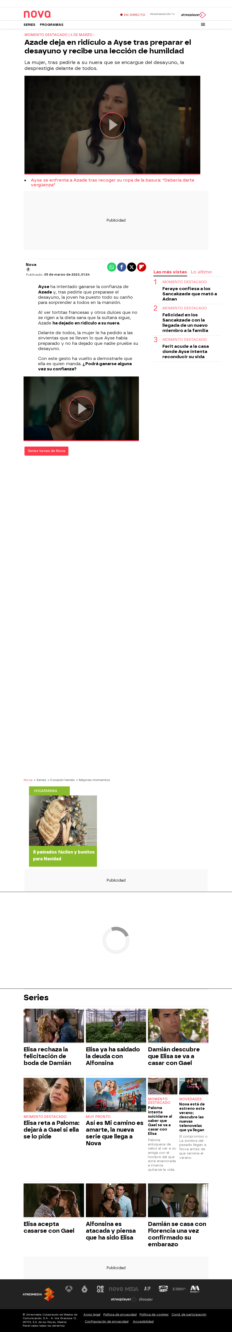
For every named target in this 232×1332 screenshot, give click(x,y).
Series (29, 25)
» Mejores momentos (93, 780)
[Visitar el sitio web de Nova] (116, 1289)
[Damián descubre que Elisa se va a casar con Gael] (178, 1026)
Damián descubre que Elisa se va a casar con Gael (174, 1056)
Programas (51, 25)
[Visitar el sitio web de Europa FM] (179, 1289)
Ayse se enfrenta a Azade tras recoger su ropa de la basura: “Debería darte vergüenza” (112, 183)
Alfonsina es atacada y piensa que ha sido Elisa (111, 1231)
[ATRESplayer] (193, 15)
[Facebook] (28, 269)
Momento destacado (184, 282)
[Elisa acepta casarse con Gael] (54, 1200)
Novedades (190, 1099)
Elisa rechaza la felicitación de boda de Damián (47, 1056)
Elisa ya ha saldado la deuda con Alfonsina (113, 1056)
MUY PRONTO (98, 1117)
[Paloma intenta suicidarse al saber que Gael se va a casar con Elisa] (162, 1086)
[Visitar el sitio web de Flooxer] (146, 1299)
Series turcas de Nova (46, 451)
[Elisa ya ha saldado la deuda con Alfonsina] (116, 1026)
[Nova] (52, 14)
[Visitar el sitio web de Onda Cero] (163, 1289)
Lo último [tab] (201, 271)
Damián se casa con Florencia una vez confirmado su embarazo (177, 1234)
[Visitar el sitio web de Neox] (100, 1289)
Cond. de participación (189, 1314)
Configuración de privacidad (106, 1321)
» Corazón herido (61, 780)
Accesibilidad (143, 1321)
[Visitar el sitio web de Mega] (132, 1289)
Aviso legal (91, 1314)
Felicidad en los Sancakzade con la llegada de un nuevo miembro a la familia (185, 322)
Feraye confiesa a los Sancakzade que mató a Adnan (189, 294)
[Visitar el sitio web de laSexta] (84, 1289)
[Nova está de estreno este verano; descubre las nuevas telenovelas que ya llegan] (193, 1086)
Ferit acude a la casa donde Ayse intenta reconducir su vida (185, 351)
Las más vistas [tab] (170, 271)
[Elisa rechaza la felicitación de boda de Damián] (54, 1026)
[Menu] (203, 24)
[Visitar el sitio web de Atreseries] (148, 1289)
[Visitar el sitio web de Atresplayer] (124, 1299)
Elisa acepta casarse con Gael (49, 1227)
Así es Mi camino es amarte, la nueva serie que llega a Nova (114, 1133)
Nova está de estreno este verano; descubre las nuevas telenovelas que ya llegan (192, 1117)
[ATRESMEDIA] (38, 1294)
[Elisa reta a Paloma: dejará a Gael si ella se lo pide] (54, 1095)
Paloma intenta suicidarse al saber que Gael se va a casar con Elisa (160, 1121)
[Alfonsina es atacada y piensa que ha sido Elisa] (116, 1200)
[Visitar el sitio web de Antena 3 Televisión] (69, 1289)
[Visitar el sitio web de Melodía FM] (195, 1289)
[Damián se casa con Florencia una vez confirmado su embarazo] (178, 1200)
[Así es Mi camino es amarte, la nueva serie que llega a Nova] (116, 1095)
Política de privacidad (120, 1314)
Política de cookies (154, 1314)
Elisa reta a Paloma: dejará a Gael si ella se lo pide (52, 1129)
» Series (40, 780)
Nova (28, 780)
